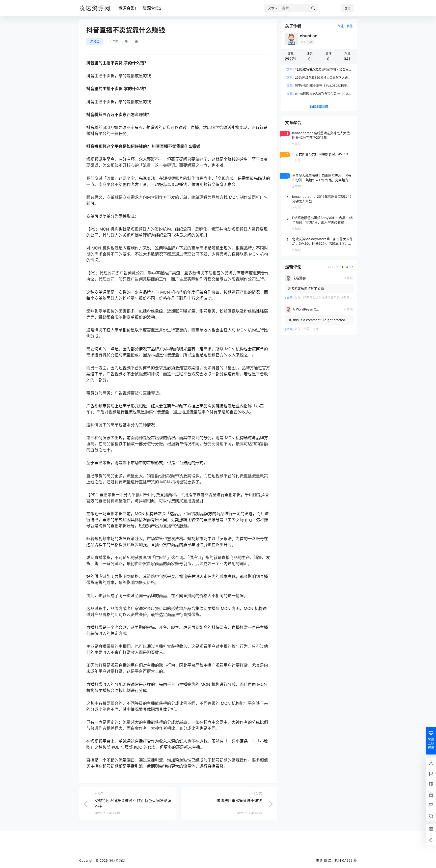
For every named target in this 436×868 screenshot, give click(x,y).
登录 (347, 8)
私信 (350, 26)
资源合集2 (152, 8)
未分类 (94, 41)
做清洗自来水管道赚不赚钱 (239, 800)
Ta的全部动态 (319, 106)
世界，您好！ (312, 329)
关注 (341, 26)
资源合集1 (127, 8)
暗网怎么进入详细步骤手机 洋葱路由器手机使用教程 (338, 298)
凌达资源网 (116, 860)
